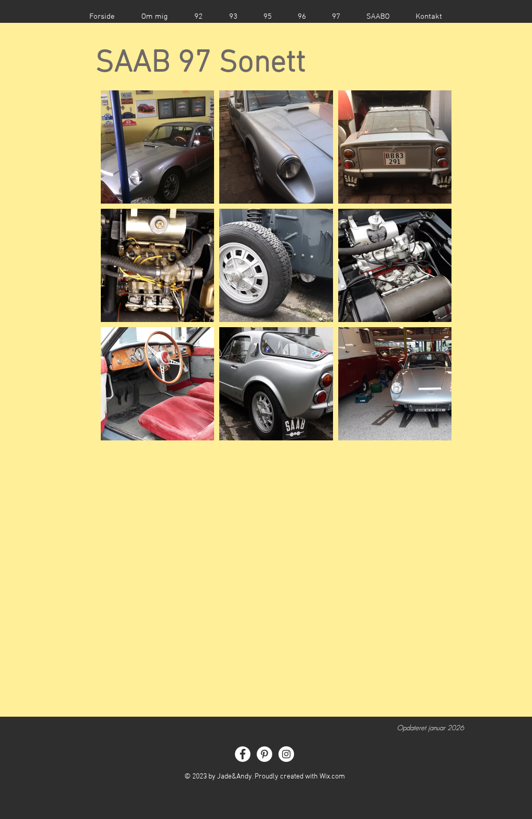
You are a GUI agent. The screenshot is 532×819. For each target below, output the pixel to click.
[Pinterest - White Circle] (264, 754)
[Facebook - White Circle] (242, 754)
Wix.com (332, 776)
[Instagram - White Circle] (286, 754)
